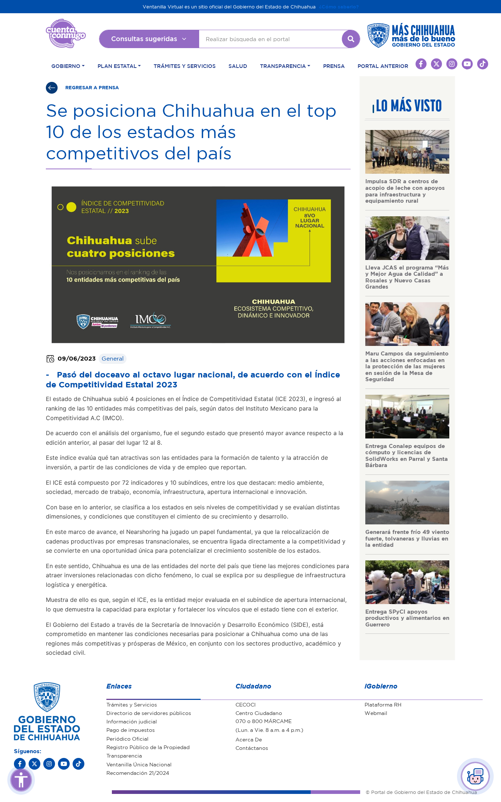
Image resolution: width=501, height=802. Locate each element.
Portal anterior (383, 65)
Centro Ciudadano (258, 712)
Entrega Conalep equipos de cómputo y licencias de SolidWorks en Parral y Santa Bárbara (406, 455)
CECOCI (245, 704)
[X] (34, 764)
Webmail (376, 712)
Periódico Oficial (127, 738)
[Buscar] (351, 39)
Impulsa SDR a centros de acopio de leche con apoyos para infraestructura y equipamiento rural (405, 190)
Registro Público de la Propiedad (148, 746)
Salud (237, 65)
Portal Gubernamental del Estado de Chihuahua (66, 24)
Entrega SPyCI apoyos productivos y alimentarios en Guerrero (407, 618)
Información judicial (131, 721)
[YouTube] (64, 764)
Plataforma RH (383, 704)
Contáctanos (251, 747)
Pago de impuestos (130, 729)
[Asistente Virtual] (475, 776)
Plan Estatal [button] (117, 65)
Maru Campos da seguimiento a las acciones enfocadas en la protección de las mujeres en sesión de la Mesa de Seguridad (407, 366)
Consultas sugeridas (144, 38)
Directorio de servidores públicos (148, 712)
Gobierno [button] (65, 65)
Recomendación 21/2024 (137, 772)
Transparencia (124, 755)
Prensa (334, 65)
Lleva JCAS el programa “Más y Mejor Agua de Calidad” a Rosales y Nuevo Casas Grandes (407, 277)
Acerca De (248, 739)
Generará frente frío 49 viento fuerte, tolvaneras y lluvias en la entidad (407, 538)
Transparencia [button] (283, 65)
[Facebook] (20, 764)
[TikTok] (78, 764)
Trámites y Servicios (185, 65)
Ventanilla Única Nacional (139, 764)
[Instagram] (49, 764)
